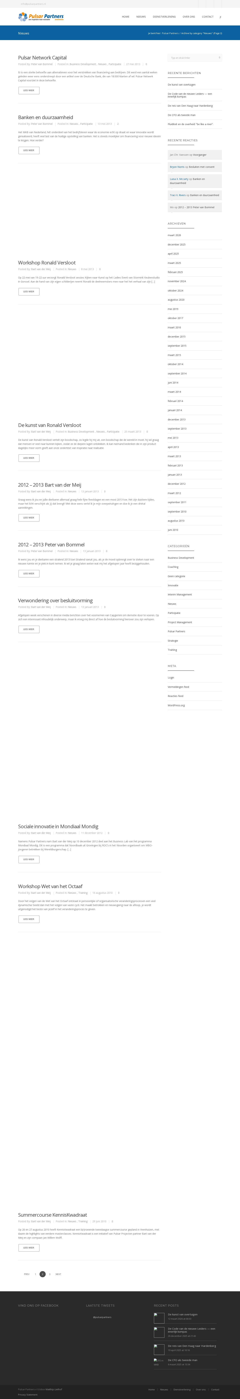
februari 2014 (175, 401)
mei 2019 (173, 309)
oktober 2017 (175, 318)
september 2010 (177, 511)
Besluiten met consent (202, 166)
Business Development (83, 64)
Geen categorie (176, 576)
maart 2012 (174, 493)
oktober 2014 (175, 364)
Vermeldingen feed (178, 687)
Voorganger (199, 154)
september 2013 (177, 428)
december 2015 (177, 336)
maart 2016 (174, 327)
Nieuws (141, 16)
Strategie (173, 640)
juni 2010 (173, 529)
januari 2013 (175, 474)
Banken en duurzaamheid (45, 117)
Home (125, 16)
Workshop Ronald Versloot (47, 262)
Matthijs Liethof (54, 1389)
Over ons (189, 16)
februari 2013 (175, 465)
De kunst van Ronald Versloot (49, 425)
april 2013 (173, 447)
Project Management (180, 622)
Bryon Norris (177, 166)
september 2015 (177, 345)
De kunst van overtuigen (182, 84)
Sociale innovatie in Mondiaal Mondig (58, 826)
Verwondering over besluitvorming (55, 600)
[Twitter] (202, 4)
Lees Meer (28, 90)
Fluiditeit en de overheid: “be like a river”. (190, 124)
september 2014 (177, 373)
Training (82, 892)
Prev (27, 1274)
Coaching (173, 567)
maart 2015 (174, 355)
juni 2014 (173, 382)
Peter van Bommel (42, 64)
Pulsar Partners (170, 33)
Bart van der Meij (41, 269)
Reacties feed (175, 696)
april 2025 (173, 253)
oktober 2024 (175, 290)
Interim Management (180, 594)
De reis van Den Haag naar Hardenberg (190, 105)
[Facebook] (210, 4)
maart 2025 (174, 263)
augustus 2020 (176, 299)
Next (58, 1274)
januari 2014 (175, 410)
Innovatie (173, 585)
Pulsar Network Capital (42, 57)
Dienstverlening (164, 16)
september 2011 (177, 502)
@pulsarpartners (102, 1317)
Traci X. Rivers (178, 195)
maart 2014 (174, 391)
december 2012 (177, 483)
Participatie (115, 64)
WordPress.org (176, 705)
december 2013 (177, 419)
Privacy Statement (27, 1394)
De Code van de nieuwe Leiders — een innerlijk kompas (190, 95)
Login (171, 677)
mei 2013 (173, 437)
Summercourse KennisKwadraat (52, 1214)
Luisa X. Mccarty (179, 179)
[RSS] (218, 4)
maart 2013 (174, 456)
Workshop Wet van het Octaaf (50, 886)
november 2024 (177, 281)
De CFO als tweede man (182, 115)
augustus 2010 (176, 520)
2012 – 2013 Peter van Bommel (51, 544)
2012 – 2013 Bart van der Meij (49, 484)
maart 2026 (174, 235)
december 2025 (177, 244)
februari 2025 (175, 272)
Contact (208, 16)
